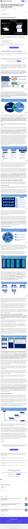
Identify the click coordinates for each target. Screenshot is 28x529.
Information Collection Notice (14, 476)
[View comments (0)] (4, 12)
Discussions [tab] (6, 496)
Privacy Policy (19, 476)
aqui (13, 65)
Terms (15, 525)
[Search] (26, 496)
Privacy (14, 525)
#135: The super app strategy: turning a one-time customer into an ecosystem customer (11, 499)
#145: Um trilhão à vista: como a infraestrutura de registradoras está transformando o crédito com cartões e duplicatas (11, 504)
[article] (14, 500)
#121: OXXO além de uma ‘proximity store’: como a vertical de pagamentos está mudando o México (12, 509)
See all (2, 514)
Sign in (26, 1)
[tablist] (4, 487)
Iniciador (2, 36)
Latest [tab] (3, 496)
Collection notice (18, 525)
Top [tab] (1, 496)
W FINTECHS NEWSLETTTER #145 (5, 505)
